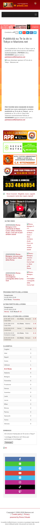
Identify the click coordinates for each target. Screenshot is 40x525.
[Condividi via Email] (16, 32)
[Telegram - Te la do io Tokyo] (20, 468)
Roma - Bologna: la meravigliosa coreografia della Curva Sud (14, 276)
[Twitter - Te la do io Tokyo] (20, 477)
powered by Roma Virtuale (20, 517)
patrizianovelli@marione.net (15, 57)
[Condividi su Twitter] (35, 32)
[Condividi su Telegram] (20, 32)
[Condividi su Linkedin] (27, 32)
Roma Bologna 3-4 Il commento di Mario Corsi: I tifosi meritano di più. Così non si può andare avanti (14, 229)
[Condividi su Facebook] (31, 32)
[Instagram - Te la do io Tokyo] (20, 482)
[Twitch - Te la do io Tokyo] (20, 491)
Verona (6, 311)
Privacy (27, 514)
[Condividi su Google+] (24, 32)
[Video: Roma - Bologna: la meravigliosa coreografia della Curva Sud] (30, 278)
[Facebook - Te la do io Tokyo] (20, 459)
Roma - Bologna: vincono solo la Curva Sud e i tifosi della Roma (14, 257)
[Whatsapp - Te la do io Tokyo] (20, 463)
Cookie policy (17, 514)
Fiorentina (16, 299)
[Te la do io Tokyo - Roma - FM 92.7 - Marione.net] (17, 5)
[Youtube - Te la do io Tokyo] (20, 473)
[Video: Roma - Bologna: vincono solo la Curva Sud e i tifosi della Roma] (30, 260)
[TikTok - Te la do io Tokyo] (20, 487)
